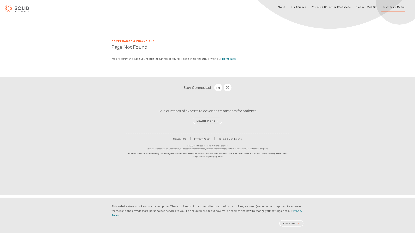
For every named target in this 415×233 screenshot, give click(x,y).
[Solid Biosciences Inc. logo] (19, 9)
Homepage (229, 59)
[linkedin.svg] (218, 87)
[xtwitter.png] (227, 87)
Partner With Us (366, 7)
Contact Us (179, 138)
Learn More (206, 120)
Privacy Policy (202, 138)
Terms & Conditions (230, 138)
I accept (290, 223)
